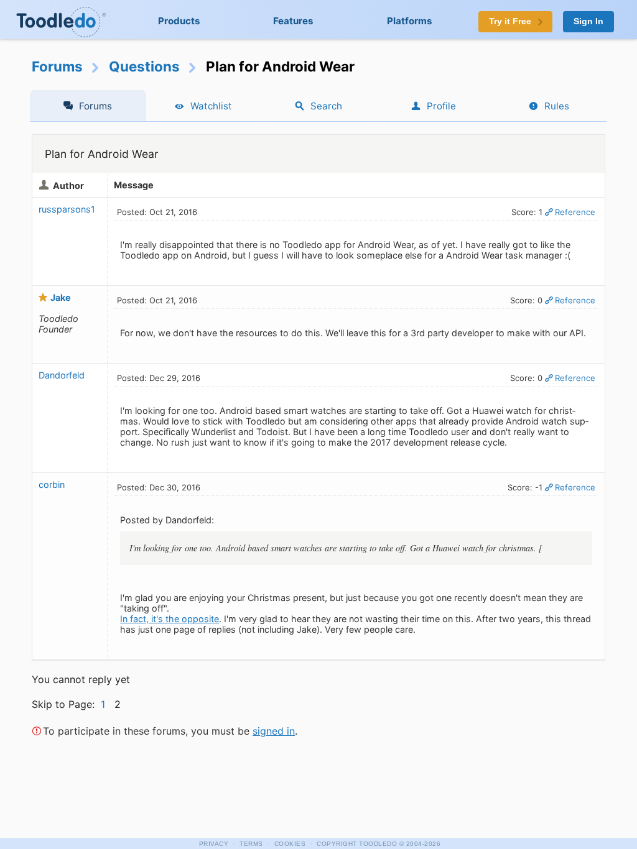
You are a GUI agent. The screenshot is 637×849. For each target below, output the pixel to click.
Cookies (290, 843)
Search (326, 106)
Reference (575, 212)
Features (293, 21)
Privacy (214, 843)
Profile (441, 106)
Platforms (409, 21)
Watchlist (211, 106)
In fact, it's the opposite (169, 618)
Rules (556, 106)
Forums (57, 66)
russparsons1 (67, 209)
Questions (144, 66)
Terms (251, 843)
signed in (274, 731)
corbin (52, 484)
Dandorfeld (62, 375)
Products (179, 21)
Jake (60, 297)
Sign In (588, 21)
